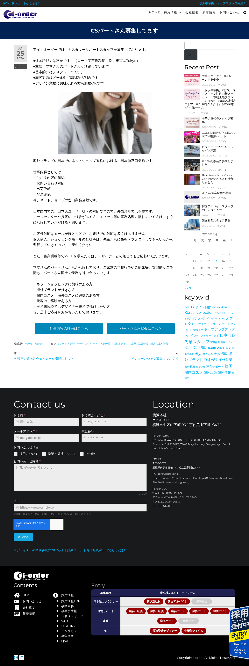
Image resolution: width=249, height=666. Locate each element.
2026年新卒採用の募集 (216, 193)
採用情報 (170, 12)
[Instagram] (16, 657)
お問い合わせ (229, 12)
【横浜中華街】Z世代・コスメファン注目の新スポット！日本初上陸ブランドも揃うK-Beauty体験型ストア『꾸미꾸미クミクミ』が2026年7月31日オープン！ (209, 99)
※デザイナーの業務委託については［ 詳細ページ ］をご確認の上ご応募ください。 (72, 550)
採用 (133, 343)
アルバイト (220, 312)
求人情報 (162, 343)
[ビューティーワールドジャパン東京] (192, 151)
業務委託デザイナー (165, 630)
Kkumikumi (221, 307)
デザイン (82, 343)
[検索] (191, 54)
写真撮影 (215, 342)
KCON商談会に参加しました (217, 162)
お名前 (19, 415)
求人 (152, 343)
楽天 (228, 348)
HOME (154, 12)
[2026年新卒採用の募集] (192, 197)
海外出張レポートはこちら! (21, 3)
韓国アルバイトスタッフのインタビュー (217, 208)
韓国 (228, 366)
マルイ (188, 335)
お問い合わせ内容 (27, 461)
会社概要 (192, 12)
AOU (187, 307)
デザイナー (202, 324)
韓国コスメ (193, 372)
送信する (23, 537)
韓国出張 (210, 372)
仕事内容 (104, 343)
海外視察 (189, 366)
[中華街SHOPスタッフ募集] (192, 122)
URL (16, 501)
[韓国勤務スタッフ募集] (192, 224)
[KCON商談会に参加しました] (192, 165)
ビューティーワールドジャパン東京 (217, 148)
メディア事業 (201, 335)
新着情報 (209, 12)
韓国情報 (224, 372)
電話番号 (88, 431)
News (28, 343)
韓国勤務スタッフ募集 (216, 220)
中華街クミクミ (193, 630)
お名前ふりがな (93, 415)
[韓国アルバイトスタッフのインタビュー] (192, 210)
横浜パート (178, 611)
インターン (199, 318)
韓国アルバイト (177, 601)
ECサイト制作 (66, 343)
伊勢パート (199, 611)
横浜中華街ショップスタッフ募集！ (222, 3)
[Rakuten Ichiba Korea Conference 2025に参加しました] (192, 179)
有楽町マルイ (216, 348)
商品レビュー (228, 342)
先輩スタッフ (120, 343)
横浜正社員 (153, 601)
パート (93, 343)
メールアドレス (26, 431)
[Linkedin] (21, 657)
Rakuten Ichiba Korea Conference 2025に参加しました (218, 178)
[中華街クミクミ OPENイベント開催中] (192, 80)
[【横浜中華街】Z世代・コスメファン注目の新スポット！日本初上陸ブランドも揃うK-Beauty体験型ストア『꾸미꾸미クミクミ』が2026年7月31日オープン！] (192, 94)
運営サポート (215, 366)
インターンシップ (217, 318)
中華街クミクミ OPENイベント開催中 (218, 77)
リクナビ (214, 335)
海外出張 (211, 360)
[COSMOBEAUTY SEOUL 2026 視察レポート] (192, 136)
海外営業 (225, 360)
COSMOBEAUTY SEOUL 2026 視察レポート (218, 134)
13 (215, 261)
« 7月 (187, 288)
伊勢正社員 (157, 611)
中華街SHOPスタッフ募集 (217, 120)
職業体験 (200, 366)
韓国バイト (220, 611)
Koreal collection (199, 312)
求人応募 (208, 354)
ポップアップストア (219, 329)
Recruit (39, 343)
